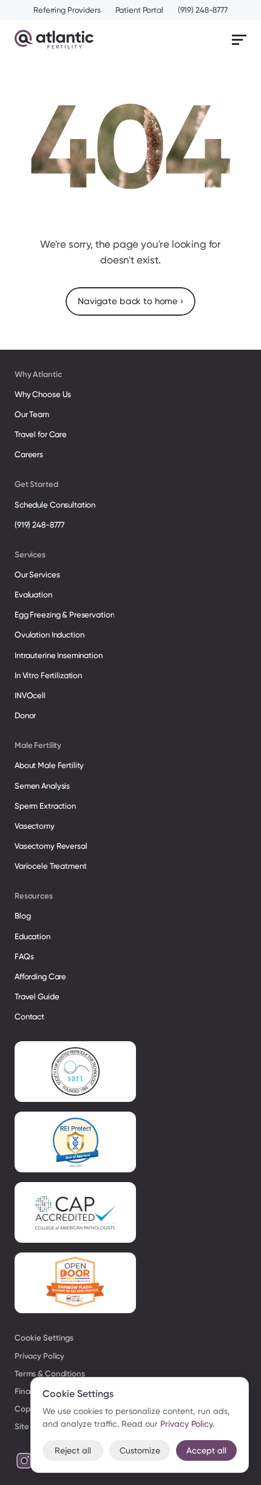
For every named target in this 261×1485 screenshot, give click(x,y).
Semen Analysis (42, 785)
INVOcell (30, 695)
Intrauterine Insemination (59, 655)
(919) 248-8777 (203, 10)
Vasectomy (35, 826)
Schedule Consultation (55, 504)
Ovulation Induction (49, 634)
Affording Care (40, 976)
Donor (25, 715)
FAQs (24, 956)
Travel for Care (41, 434)
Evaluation (33, 594)
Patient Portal (139, 10)
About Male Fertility (49, 765)
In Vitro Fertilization (48, 675)
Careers (29, 454)
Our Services (37, 574)
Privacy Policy (39, 1356)
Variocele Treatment (51, 866)
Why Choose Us (43, 394)
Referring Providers (67, 10)
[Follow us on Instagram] (24, 1460)
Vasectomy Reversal (51, 846)
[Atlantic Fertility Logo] (54, 39)
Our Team (32, 414)
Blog (22, 915)
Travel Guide (37, 996)
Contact (29, 1016)
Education (32, 936)
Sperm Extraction (45, 805)
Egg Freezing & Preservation (64, 614)
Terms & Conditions (50, 1373)
